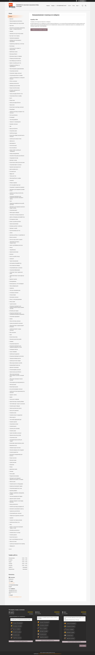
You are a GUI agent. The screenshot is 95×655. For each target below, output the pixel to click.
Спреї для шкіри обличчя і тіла (16, 93)
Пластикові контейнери (15, 265)
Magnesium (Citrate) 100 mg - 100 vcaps (71, 619)
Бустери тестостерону (14, 35)
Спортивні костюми (14, 424)
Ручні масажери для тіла (15, 230)
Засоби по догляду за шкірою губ (17, 506)
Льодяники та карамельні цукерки (17, 187)
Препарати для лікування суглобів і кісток (17, 190)
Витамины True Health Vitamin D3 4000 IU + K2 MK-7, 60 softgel (47, 618)
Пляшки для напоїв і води (15, 58)
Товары (52, 5)
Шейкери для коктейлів (15, 85)
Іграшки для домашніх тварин (16, 486)
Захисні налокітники (14, 251)
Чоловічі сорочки (13, 421)
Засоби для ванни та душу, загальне (15, 329)
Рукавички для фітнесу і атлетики (17, 43)
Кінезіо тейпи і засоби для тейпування (15, 151)
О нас (73, 5)
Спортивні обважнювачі (15, 270)
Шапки (11, 318)
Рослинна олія (13, 171)
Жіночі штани (12, 481)
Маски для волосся (14, 504)
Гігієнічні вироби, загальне (15, 369)
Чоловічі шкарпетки (14, 452)
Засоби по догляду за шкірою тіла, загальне (17, 112)
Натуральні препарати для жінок (17, 356)
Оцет (11, 201)
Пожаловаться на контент (43, 653)
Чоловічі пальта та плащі (15, 532)
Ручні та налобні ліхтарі (15, 256)
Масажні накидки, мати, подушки (17, 449)
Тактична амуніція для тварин (16, 496)
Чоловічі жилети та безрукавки (16, 483)
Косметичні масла (13, 537)
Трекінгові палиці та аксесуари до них (17, 276)
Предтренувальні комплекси (16, 21)
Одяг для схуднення (14, 410)
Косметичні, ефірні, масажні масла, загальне (17, 136)
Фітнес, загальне (13, 81)
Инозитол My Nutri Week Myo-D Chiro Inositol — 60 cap (73, 618)
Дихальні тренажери (14, 367)
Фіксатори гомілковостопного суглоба (16, 379)
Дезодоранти (13, 143)
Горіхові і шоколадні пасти (15, 167)
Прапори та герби (13, 228)
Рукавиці (11, 341)
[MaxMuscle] (12, 5)
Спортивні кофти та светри (15, 164)
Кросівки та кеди (13, 160)
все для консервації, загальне (16, 389)
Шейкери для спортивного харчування (15, 41)
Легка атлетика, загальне (15, 321)
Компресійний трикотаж (15, 365)
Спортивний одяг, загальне (15, 513)
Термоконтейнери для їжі (15, 358)
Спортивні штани (13, 437)
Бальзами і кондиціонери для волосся (16, 455)
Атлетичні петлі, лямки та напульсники (15, 49)
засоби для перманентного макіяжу (17, 543)
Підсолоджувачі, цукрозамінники (17, 68)
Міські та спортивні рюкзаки (16, 299)
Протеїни (12, 25)
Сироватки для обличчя (15, 511)
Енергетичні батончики (15, 87)
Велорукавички (13, 281)
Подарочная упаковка (14, 475)
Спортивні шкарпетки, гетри (16, 488)
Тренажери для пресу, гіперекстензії (14, 242)
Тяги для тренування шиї (15, 290)
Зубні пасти (12, 141)
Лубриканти (12, 546)
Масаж (11, 247)
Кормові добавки (13, 490)
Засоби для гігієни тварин (15, 360)
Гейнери (11, 31)
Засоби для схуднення (14, 353)
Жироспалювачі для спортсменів (17, 23)
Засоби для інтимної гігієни (15, 138)
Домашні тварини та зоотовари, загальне (16, 501)
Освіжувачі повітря (14, 349)
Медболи (12, 288)
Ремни (11, 466)
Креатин (11, 18)
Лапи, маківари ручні (14, 285)
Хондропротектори (14, 157)
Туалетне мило (13, 303)
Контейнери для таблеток (15, 60)
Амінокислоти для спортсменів (16, 33)
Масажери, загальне (14, 297)
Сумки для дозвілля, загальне (16, 323)
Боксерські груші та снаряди (16, 56)
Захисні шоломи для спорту (16, 408)
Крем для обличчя (13, 128)
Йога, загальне (13, 332)
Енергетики (12, 100)
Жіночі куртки (13, 417)
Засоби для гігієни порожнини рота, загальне (17, 392)
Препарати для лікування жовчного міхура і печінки (17, 207)
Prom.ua (53, 652)
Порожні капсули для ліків (15, 435)
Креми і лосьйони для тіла (15, 62)
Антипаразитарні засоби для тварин (16, 440)
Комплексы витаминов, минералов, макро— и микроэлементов (17, 28)
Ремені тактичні (13, 457)
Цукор (11, 397)
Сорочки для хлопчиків (15, 428)
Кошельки (12, 464)
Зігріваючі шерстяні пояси (15, 447)
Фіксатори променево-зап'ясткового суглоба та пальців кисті (17, 375)
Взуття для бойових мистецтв (16, 539)
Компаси (11, 254)
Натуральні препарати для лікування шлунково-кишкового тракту (16, 197)
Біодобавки (12, 109)
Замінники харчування (14, 38)
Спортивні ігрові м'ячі (14, 343)
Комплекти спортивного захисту (17, 508)
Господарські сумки (14, 219)
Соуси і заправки (13, 351)
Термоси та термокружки (15, 121)
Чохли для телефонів (14, 399)
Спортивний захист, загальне (16, 267)
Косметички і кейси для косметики (17, 162)
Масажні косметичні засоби (15, 339)
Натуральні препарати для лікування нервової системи (16, 346)
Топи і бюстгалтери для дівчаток (17, 214)
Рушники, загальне (14, 124)
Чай (10, 126)
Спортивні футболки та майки (16, 75)
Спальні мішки (13, 294)
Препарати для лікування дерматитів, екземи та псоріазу (16, 479)
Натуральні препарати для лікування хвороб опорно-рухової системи (17, 307)
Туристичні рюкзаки (14, 260)
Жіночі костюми (13, 541)
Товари (10, 16)
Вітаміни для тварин (14, 310)
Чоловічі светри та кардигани (16, 415)
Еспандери (12, 117)
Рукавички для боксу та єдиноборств (15, 66)
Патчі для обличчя (13, 115)
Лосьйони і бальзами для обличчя (17, 155)
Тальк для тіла (13, 175)
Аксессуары (12, 473)
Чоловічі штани (13, 412)
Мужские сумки (13, 460)
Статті (69, 5)
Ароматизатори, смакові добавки (17, 401)
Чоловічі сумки (13, 430)
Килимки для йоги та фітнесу (16, 226)
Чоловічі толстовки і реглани (16, 520)
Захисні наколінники (14, 223)
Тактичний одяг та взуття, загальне (17, 403)
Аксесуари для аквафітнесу (15, 263)
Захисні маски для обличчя (15, 371)
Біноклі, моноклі (13, 237)
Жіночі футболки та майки (15, 178)
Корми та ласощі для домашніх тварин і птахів (16, 527)
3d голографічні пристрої (15, 185)
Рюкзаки (11, 471)
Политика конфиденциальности (55, 653)
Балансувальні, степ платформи (17, 283)
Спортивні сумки (13, 130)
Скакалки (12, 180)
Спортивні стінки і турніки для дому (16, 273)
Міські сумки (12, 301)
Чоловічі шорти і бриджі (15, 406)
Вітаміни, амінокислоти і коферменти (15, 91)
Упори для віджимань (14, 153)
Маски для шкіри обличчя (15, 102)
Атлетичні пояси (13, 145)
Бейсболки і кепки (13, 51)
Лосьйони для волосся (14, 530)
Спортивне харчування (14, 316)
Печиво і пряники (13, 182)
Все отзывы (82, 645)
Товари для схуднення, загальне (17, 515)
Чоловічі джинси (13, 534)
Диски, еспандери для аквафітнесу (17, 217)
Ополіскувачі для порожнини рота (17, 382)
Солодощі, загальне (14, 292)
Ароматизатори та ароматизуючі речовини (17, 326)
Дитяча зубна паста (14, 169)
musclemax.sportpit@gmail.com (15, 596)
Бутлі (11, 98)
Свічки (11, 232)
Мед (11, 524)
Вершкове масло (13, 445)
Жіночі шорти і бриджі (14, 212)
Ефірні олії (12, 173)
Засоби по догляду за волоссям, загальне (16, 193)
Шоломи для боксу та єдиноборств (17, 235)
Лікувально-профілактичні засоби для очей (17, 204)
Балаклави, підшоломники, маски (17, 443)
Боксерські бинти (13, 54)
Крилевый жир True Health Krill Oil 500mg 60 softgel (20, 619)
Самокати (12, 258)
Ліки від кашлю (13, 384)
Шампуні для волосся (14, 83)
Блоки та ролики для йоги (15, 221)
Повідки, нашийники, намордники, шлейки (17, 493)
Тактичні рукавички (14, 119)
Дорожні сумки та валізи (15, 498)
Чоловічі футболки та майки (16, 95)
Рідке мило (12, 104)
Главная (48, 5)
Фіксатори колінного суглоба (16, 362)
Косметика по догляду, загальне (17, 107)
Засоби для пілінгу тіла (15, 522)
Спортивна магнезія (14, 70)
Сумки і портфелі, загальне (15, 433)
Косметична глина (13, 336)
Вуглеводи (12, 46)
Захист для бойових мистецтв (16, 245)
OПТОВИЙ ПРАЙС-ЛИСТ (61, 5)
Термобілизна (13, 249)
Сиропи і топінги (13, 394)
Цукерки (11, 517)
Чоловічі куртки (13, 426)
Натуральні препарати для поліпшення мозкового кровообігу (17, 314)
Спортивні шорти (13, 210)
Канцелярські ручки (14, 386)
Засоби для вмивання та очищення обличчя (17, 78)
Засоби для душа (13, 133)
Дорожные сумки (13, 469)
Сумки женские (13, 462)
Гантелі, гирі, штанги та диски (16, 239)
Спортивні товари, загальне (16, 73)
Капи (11, 334)
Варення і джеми (13, 279)
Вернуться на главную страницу (39, 29)
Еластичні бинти (13, 147)
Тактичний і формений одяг (15, 419)
